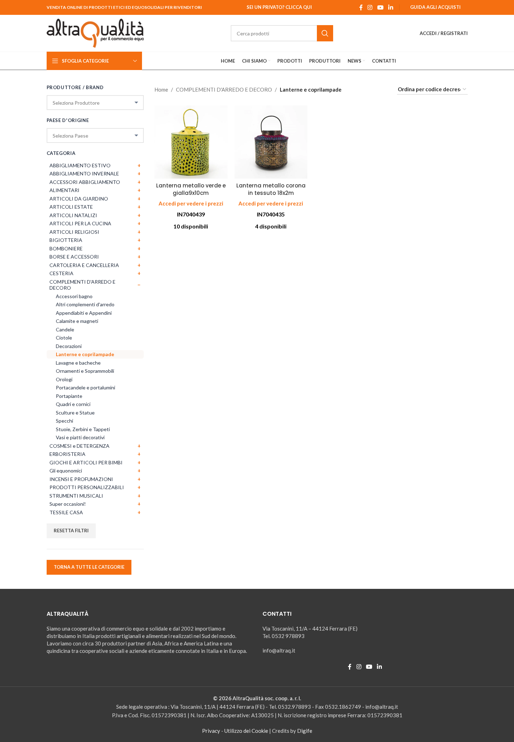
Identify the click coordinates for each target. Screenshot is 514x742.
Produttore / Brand (75, 87)
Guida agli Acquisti (435, 7)
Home (161, 89)
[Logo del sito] (95, 32)
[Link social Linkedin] (390, 7)
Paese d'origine (68, 120)
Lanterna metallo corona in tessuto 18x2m (271, 189)
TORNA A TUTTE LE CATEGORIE (89, 567)
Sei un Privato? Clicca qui (279, 7)
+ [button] (139, 165)
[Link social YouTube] (380, 7)
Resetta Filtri (71, 530)
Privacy (211, 730)
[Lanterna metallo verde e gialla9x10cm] (191, 142)
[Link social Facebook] (361, 7)
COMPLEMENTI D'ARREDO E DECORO (224, 89)
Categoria (61, 153)
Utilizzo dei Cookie (246, 730)
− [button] (139, 285)
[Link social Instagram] (370, 7)
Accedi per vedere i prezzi (191, 203)
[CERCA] (325, 33)
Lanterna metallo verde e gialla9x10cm (191, 189)
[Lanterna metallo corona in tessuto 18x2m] (271, 142)
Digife (304, 730)
